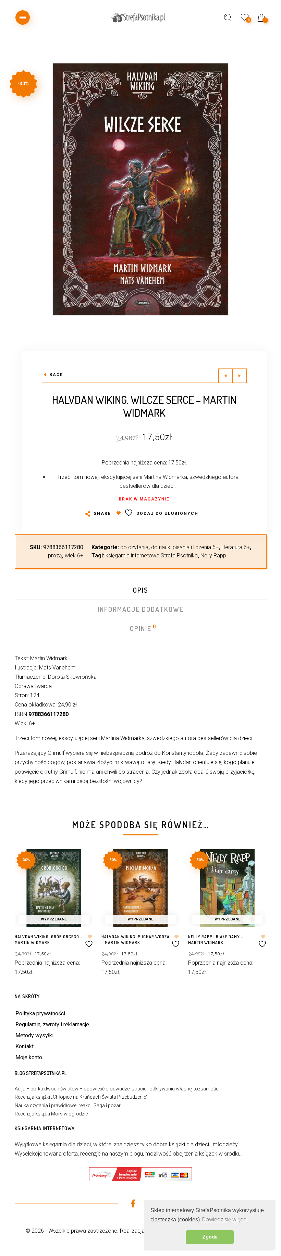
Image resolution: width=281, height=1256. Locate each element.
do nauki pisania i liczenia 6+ (185, 547)
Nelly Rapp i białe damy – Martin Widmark (215, 939)
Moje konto (28, 1057)
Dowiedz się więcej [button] (224, 1219)
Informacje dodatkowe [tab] (141, 609)
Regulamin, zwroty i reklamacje (52, 1024)
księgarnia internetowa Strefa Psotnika (152, 555)
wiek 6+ (74, 555)
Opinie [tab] (141, 628)
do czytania (134, 547)
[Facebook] (132, 1204)
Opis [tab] (140, 590)
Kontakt (24, 1046)
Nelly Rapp (213, 555)
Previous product (225, 376)
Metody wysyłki (34, 1035)
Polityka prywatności (40, 1013)
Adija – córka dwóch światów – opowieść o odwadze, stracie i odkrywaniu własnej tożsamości (117, 1088)
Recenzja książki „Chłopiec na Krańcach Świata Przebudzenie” (81, 1097)
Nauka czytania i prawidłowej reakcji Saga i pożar (68, 1105)
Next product (239, 376)
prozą (55, 555)
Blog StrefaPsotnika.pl (40, 1073)
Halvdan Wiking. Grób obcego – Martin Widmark (49, 939)
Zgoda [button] (210, 1237)
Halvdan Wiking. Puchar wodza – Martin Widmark (135, 939)
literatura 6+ (235, 547)
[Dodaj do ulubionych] (90, 941)
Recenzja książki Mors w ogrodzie (51, 1113)
